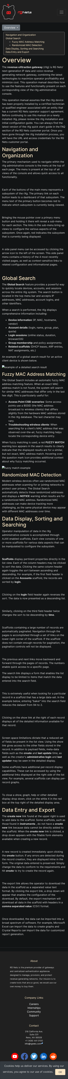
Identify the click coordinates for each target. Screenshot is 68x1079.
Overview (10, 27)
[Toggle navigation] (61, 12)
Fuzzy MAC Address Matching (28, 41)
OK (60, 1072)
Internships (34, 1007)
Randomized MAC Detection (27, 45)
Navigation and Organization (21, 34)
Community (34, 1011)
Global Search (13, 38)
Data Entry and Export (17, 52)
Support (34, 1015)
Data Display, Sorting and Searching (25, 48)
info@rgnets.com (33, 1044)
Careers (34, 1004)
